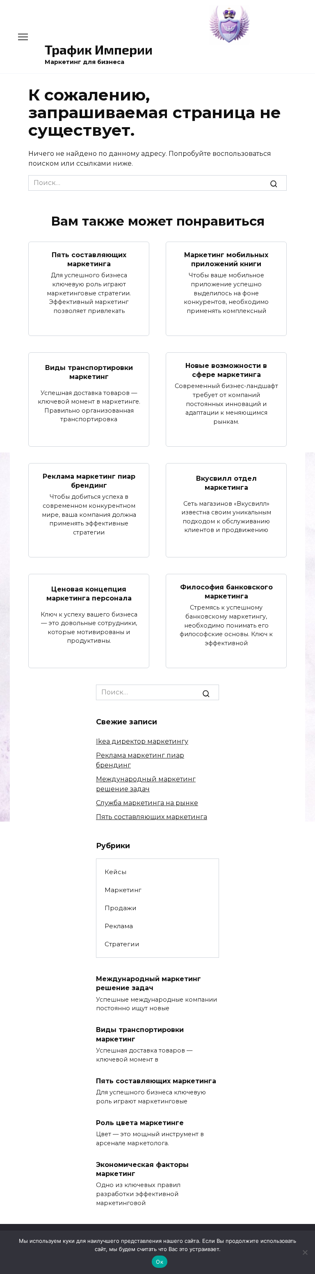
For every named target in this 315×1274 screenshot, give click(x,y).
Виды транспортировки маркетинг (89, 372)
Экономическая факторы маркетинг (142, 1168)
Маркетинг (123, 890)
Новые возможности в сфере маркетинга (226, 369)
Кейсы (115, 872)
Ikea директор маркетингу (142, 741)
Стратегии (122, 944)
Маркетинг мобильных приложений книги (226, 259)
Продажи (121, 908)
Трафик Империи (99, 49)
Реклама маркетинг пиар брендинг (89, 480)
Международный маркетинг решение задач (148, 983)
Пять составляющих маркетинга (89, 259)
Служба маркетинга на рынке (147, 803)
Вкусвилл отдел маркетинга (226, 483)
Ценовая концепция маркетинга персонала (89, 593)
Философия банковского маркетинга (226, 591)
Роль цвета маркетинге (140, 1122)
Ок (159, 1261)
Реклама (119, 926)
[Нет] (305, 1252)
